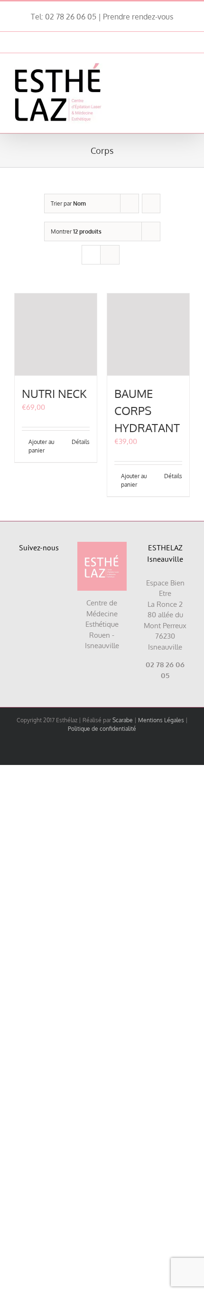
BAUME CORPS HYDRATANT (147, 410)
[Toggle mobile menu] (186, 68)
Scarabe (122, 720)
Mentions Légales (161, 720)
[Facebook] (27, 575)
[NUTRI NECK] (56, 334)
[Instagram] (49, 575)
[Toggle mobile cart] (169, 68)
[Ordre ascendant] (151, 203)
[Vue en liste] (110, 254)
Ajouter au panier (41, 446)
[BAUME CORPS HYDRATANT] (148, 334)
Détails (81, 441)
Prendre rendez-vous (138, 16)
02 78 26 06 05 (70, 16)
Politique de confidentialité (102, 728)
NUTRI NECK (54, 393)
